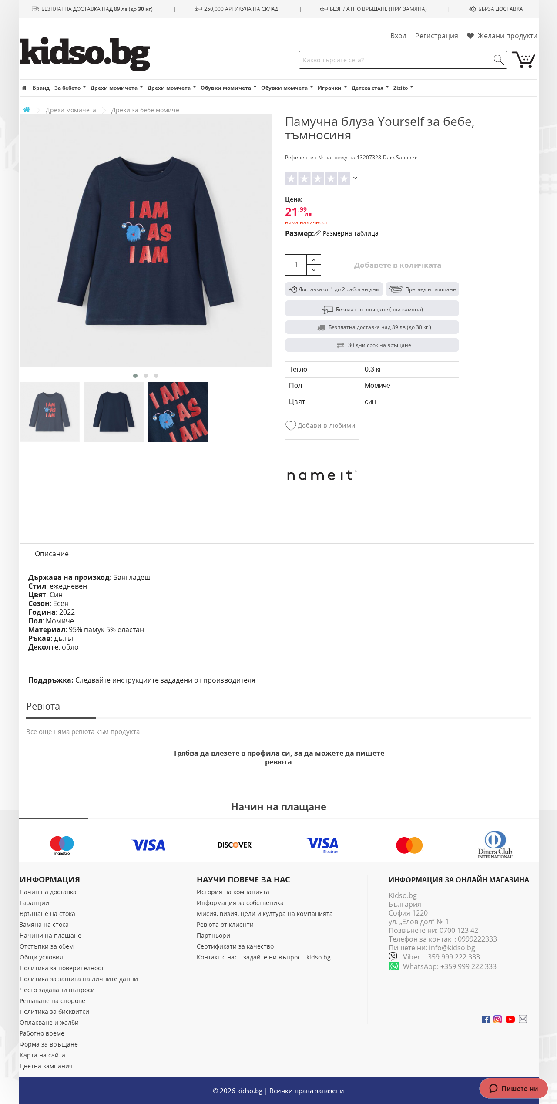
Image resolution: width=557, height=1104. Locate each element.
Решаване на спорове (52, 1000)
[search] (499, 60)
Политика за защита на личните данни (79, 979)
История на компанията (233, 892)
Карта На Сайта (42, 1055)
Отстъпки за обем (47, 946)
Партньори (213, 935)
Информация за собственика (240, 903)
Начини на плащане (50, 935)
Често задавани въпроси (57, 990)
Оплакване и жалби (49, 1022)
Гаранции (34, 903)
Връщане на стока (47, 913)
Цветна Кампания (46, 1066)
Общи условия (41, 957)
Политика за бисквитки (54, 1011)
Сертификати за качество (235, 946)
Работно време (42, 1033)
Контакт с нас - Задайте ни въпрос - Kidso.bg (264, 957)
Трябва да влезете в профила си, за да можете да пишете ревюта (278, 757)
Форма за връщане (49, 1044)
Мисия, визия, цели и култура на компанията (265, 913)
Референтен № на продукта (320, 157)
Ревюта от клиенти (225, 924)
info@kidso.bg (452, 948)
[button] (135, 375)
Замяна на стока (44, 924)
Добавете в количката (396, 265)
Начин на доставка (48, 892)
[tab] (52, 554)
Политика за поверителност (62, 968)
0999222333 (477, 939)
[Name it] (322, 476)
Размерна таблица (351, 233)
